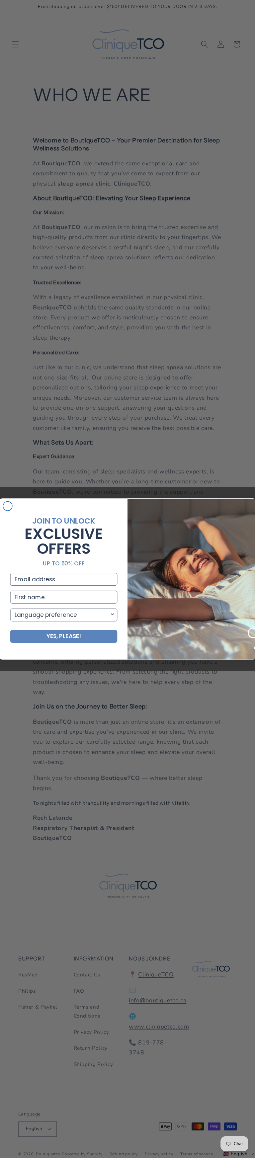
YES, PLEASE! (63, 636)
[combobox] (62, 615)
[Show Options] (112, 615)
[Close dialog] (7, 506)
